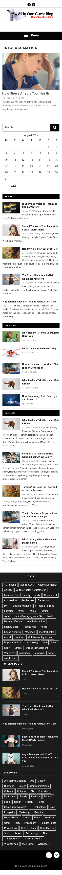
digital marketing (17, 554)
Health (52, 211)
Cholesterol (50, 595)
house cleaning (12, 631)
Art (41, 427)
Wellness (23, 218)
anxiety (25, 464)
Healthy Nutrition (36, 621)
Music (26, 817)
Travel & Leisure (33, 838)
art (53, 494)
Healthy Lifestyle (30, 237)
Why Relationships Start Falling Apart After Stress (29, 301)
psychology (34, 264)
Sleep (54, 642)
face (43, 233)
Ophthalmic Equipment (40, 637)
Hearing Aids (30, 626)
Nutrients (33, 214)
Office (43, 471)
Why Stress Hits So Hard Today (39, 348)
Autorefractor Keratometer (31, 589)
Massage (30, 631)
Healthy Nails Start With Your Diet (40, 249)
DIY (47, 528)
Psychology (22, 264)
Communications (10, 468)
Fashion (23, 435)
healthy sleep (32, 290)
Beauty (56, 282)
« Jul (13, 185)
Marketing (45, 554)
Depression (26, 305)
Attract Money (28, 524)
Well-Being (13, 218)
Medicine (38, 812)
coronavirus (10, 600)
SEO (11, 557)
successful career (18, 479)
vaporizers (25, 653)
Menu (34, 35)
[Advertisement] (31, 27)
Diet (6, 605)
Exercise (8, 610)
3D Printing (10, 584)
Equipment (10, 796)
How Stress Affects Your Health (25, 93)
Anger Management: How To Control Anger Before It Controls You (40, 757)
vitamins (39, 653)
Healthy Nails (28, 260)
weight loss (10, 658)
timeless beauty (48, 557)
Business (26, 431)
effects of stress (10, 435)
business (49, 498)
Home (35, 438)
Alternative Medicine (15, 780)
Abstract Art (45, 494)
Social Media (41, 442)
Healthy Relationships (12, 309)
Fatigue (33, 610)
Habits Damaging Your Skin (28, 616)
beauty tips (27, 550)
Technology (32, 833)
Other (47, 309)
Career (48, 464)
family (21, 610)
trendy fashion (9, 445)
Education (24, 468)
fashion (31, 435)
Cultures (36, 431)
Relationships (27, 313)
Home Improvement (15, 807)
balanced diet (11, 595)
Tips (41, 214)
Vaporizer (9, 653)
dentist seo (27, 600)
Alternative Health (43, 253)
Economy (54, 528)
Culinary (25, 256)
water (46, 214)
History (28, 438)
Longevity (43, 438)
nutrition (19, 637)
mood (41, 309)
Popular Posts (45, 237)
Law (52, 807)
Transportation (12, 838)
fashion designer (44, 435)
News (37, 817)
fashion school (9, 438)
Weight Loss (52, 264)
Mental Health (33, 471)
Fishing (44, 610)
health (25, 214)
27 (31, 172)
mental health (42, 260)
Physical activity (12, 642)
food (39, 256)
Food (45, 211)
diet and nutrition (22, 605)
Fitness (50, 468)
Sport (43, 475)
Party (17, 822)
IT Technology (38, 807)
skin (44, 642)
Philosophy (52, 471)
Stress (52, 313)
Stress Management (37, 647)
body (40, 211)
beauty (25, 286)
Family (36, 305)
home (44, 626)
